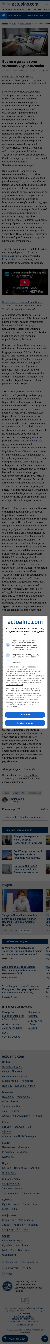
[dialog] (25, 672)
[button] (25, 662)
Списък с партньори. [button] (14, 684)
